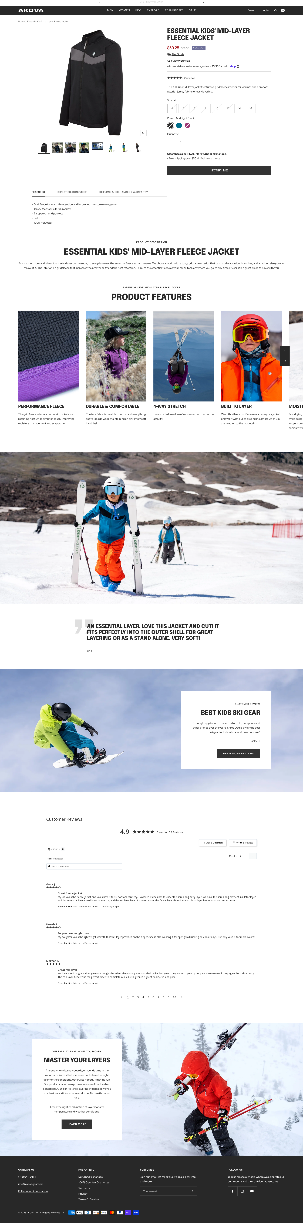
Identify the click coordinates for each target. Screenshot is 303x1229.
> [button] (182, 997)
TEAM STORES (174, 10)
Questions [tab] (54, 849)
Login (265, 10)
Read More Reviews (238, 753)
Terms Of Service (88, 1199)
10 (217, 108)
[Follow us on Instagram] (242, 1191)
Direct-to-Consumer (72, 192)
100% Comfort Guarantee (93, 1182)
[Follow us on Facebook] (232, 1191)
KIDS (138, 10)
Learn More (165, 2)
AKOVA (30, 1212)
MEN (110, 10)
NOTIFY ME (219, 170)
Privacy (82, 1193)
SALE (192, 10)
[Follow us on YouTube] (252, 1191)
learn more (77, 1124)
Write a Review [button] (244, 842)
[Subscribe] (192, 1191)
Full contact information (33, 1191)
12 (228, 108)
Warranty (84, 1188)
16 (250, 108)
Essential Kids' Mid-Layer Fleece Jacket (78, 906)
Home (21, 21)
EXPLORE (153, 10)
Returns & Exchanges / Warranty (123, 192)
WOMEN (124, 10)
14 (239, 108)
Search (252, 10)
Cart (279, 10)
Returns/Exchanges (90, 1176)
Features (38, 192)
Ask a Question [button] (214, 842)
